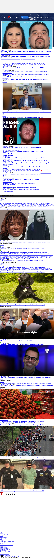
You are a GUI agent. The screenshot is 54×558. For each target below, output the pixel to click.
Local (1, 532)
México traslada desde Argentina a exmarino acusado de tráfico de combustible (22, 491)
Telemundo (2, 376)
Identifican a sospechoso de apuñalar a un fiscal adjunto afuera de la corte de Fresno (25, 54)
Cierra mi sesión (33, 19)
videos (1, 251)
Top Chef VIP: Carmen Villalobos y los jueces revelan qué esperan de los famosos (25, 157)
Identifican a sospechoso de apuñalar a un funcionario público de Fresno (23, 117)
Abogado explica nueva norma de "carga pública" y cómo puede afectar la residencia (23, 252)
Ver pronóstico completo (45, 173)
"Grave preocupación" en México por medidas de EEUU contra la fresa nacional (22, 421)
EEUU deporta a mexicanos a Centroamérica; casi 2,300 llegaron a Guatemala (21, 260)
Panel (30, 16)
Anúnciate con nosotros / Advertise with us (9, 556)
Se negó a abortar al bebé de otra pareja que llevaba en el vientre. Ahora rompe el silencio (25, 203)
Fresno (3, 50)
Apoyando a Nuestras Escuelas (28, 22)
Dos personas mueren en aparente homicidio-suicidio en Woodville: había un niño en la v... (26, 56)
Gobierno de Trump (7, 73)
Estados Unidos (5, 57)
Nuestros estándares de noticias (7, 541)
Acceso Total (3, 538)
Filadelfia (2, 240)
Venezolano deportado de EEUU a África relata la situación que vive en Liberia (22, 248)
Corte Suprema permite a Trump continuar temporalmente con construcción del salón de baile (26, 385)
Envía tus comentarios (5, 549)
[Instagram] (17, 519)
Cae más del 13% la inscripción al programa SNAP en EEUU (18, 59)
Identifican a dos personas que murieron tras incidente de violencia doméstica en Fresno (26, 51)
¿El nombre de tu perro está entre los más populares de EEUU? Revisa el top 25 (22, 305)
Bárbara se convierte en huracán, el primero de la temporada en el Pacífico (23, 151)
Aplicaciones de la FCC (5, 548)
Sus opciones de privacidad (7, 552)
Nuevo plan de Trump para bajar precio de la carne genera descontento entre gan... (26, 74)
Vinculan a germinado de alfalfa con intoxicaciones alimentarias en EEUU (23, 68)
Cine (4, 75)
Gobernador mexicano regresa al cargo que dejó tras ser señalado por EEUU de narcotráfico (26, 425)
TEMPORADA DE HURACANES (11, 150)
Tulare (2, 55)
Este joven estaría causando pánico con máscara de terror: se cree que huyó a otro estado (25, 242)
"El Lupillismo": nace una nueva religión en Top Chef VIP (16, 340)
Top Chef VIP (6, 70)
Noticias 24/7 (24, 17)
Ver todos (5, 82)
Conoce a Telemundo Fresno (6, 542)
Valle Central (6, 146)
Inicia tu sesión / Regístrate (35, 15)
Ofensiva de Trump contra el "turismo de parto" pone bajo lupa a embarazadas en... (26, 79)
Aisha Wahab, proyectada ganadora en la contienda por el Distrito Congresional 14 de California (27, 209)
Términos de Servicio (4, 543)
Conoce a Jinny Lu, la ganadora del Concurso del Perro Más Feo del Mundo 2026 (25, 160)
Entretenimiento (3, 537)
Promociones (3, 550)
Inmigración (5, 78)
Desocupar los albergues (8, 159)
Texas (1, 202)
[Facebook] (17, 507)
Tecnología (5, 165)
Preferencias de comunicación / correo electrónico (38, 18)
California (2, 207)
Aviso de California (4, 554)
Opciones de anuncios (5, 555)
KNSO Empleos (3, 547)
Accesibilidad (3, 546)
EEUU (1, 533)
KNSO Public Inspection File (6, 545)
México (2, 489)
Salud (1, 539)
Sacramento (5, 110)
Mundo (1, 540)
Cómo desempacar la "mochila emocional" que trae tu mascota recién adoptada (22, 272)
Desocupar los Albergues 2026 (14, 22)
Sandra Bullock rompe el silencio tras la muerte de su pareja (19, 76)
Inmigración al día (4, 534)
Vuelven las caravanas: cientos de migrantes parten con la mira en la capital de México (24, 458)
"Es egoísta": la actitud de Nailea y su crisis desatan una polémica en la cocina (22, 344)
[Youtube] (17, 531)
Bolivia (4, 152)
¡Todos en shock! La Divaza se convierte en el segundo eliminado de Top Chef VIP (25, 71)
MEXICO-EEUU (4, 420)
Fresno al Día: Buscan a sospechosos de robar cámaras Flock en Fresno (23, 147)
